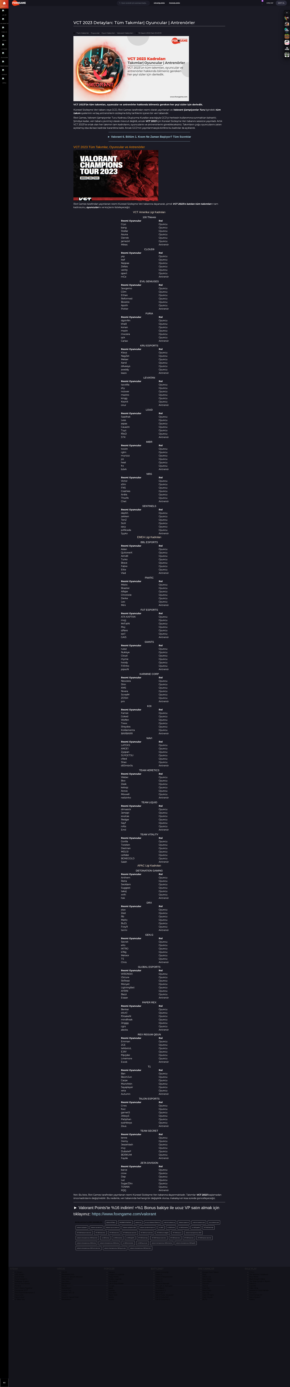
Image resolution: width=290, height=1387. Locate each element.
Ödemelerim (174, 3)
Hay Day (203, 1293)
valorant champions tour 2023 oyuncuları (111, 1248)
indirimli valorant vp (165, 1222)
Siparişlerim (159, 3)
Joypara (106, 1290)
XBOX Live (204, 1277)
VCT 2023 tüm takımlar (142, 1232)
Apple (105, 1288)
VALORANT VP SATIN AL (121, 1222)
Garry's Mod (11, 1297)
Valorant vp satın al (179, 1222)
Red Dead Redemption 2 (16, 1293)
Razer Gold (107, 1295)
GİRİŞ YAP (269, 3)
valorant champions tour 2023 (189, 1232)
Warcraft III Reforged (159, 1286)
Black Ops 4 (156, 1293)
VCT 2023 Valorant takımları (80, 1232)
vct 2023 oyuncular (138, 1243)
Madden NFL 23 (61, 1293)
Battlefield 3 (59, 1288)
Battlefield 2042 (61, 1274)
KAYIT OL (281, 3)
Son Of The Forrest (13, 1284)
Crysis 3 (57, 1295)
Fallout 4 (251, 1284)
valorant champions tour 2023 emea (82, 1243)
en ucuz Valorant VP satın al (148, 1222)
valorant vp (134, 1222)
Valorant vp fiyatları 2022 (125, 1227)
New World (252, 1277)
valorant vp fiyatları (78, 1227)
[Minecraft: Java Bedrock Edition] (286, 36)
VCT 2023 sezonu (172, 1232)
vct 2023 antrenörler (124, 1243)
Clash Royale (205, 1297)
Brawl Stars (204, 1290)
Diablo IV (154, 1281)
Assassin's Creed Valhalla (257, 1290)
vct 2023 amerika (179, 1227)
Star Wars (58, 1281)
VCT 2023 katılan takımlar (125, 1232)
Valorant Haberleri (121, 33)
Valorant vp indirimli (92, 1227)
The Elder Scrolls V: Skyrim (258, 1281)
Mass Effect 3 (60, 1279)
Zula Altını (107, 1293)
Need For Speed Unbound (65, 1277)
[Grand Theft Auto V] (286, 54)
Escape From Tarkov (208, 1272)
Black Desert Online (256, 1279)
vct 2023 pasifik (192, 1227)
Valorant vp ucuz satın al (108, 1227)
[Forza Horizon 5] (286, 42)
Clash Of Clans (205, 1295)
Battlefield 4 (59, 1299)
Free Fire (203, 1288)
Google (106, 1286)
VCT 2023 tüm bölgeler (158, 1232)
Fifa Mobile (107, 1281)
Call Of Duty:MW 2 (158, 1299)
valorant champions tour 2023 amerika (157, 1243)
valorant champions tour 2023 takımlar (83, 1237)
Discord (203, 1284)
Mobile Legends (109, 1279)
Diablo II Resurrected (159, 1277)
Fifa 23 (57, 1272)
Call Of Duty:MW (157, 1297)
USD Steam (11, 1274)
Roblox (250, 1299)
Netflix (105, 1297)
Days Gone (10, 1295)
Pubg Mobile (108, 1277)
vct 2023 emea (166, 1227)
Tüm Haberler (78, 33)
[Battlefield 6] (286, 24)
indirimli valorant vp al (194, 1222)
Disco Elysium (253, 1297)
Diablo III (154, 1279)
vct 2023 (157, 1227)
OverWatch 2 (156, 1290)
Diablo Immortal (157, 1272)
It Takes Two (11, 1299)
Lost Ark (251, 1286)
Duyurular (91, 33)
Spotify (105, 1299)
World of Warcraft (158, 1284)
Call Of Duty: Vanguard (160, 1295)
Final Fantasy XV (254, 1295)
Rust (201, 1274)
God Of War (11, 1277)
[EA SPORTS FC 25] (286, 48)
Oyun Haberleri (104, 33)
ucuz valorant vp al (210, 1222)
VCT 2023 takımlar (110, 1232)
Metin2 (202, 1286)
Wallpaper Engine (13, 1281)
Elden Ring (252, 1288)
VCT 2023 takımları (96, 1232)
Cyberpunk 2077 (12, 1290)
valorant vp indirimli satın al (143, 1227)
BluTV (202, 1299)
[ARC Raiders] (286, 17)
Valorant (106, 1272)
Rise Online (204, 1279)
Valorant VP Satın (106, 1222)
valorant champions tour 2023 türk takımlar (84, 1248)
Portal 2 (9, 1286)
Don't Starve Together (15, 1288)
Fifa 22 (57, 1286)
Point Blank (204, 1281)
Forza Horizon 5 (12, 1279)
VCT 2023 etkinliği (204, 1227)
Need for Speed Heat (63, 1297)
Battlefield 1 (59, 1284)
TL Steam (10, 1272)
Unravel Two (59, 1290)
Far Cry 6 (251, 1293)
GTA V (250, 1272)
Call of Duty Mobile (110, 1284)
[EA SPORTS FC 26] (286, 30)
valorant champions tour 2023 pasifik (181, 1243)
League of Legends (110, 1274)
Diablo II (154, 1274)
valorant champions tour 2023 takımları (136, 1248)
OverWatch (155, 1288)
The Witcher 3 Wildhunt (257, 1274)
